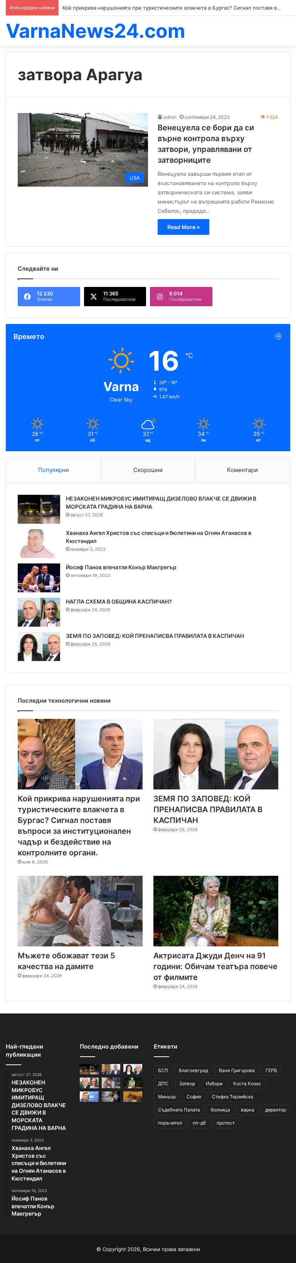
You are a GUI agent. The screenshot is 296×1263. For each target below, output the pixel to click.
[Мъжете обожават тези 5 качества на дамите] (80, 911)
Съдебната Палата (179, 1110)
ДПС (163, 1083)
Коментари (242, 470)
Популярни (53, 470)
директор (275, 1110)
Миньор (167, 1096)
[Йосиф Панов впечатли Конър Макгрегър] (39, 577)
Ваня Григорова (237, 1070)
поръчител (170, 1123)
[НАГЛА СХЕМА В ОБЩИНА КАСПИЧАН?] (39, 612)
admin (170, 117)
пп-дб (199, 1123)
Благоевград (193, 1070)
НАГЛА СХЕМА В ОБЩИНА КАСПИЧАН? (119, 601)
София (194, 1096)
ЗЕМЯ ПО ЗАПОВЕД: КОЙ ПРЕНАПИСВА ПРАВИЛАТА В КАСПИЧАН (155, 635)
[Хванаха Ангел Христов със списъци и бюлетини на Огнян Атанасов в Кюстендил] (39, 543)
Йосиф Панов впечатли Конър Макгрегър (121, 567)
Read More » (183, 227)
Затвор (187, 1083)
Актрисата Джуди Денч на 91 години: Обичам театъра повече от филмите (215, 966)
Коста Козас (247, 1083)
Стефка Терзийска (232, 1096)
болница (220, 1110)
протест (226, 1123)
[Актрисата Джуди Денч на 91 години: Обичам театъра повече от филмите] (215, 911)
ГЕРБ (271, 1070)
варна (247, 1110)
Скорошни (148, 470)
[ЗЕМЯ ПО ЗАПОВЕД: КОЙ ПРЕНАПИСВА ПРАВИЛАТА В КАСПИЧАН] (39, 646)
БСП (163, 1070)
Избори (214, 1083)
